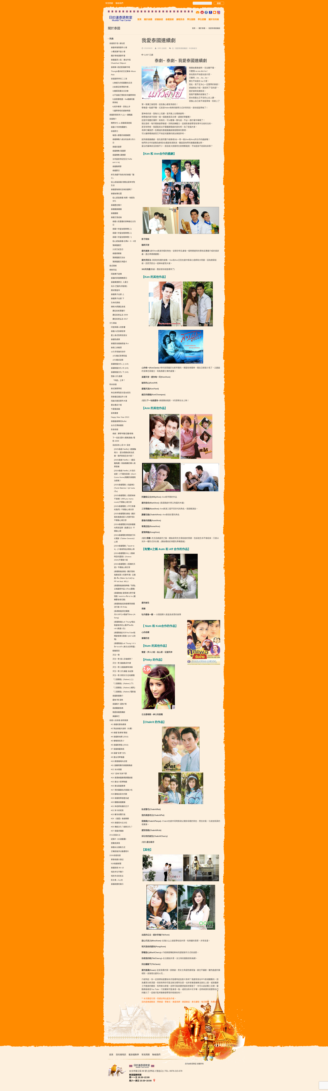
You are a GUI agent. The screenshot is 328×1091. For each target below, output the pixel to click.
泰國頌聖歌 (116, 253)
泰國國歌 (114, 213)
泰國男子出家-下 (117, 298)
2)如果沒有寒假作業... (121, 87)
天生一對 (116, 655)
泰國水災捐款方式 (118, 847)
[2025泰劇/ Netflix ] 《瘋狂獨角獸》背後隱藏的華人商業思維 (125, 463)
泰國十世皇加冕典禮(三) (122, 229)
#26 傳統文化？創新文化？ (121, 827)
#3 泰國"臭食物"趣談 (119, 733)
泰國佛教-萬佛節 (119, 155)
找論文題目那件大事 (119, 401)
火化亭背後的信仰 (118, 352)
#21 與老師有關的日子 (120, 806)
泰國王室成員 (116, 217)
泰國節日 (116, 170)
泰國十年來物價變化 (119, 127)
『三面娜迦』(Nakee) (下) (122, 683)
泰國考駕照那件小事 (119, 47)
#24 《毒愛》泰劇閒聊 (120, 819)
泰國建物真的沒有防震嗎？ (121, 189)
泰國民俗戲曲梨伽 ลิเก (120, 343)
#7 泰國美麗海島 (117, 749)
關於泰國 (202, 28)
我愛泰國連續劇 (118, 712)
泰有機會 (114, 413)
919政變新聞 (116, 864)
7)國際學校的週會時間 (121, 111)
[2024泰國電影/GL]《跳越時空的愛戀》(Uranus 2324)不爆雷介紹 (124, 556)
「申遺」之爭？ (118, 380)
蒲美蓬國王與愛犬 (119, 262)
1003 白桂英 (162, 48)
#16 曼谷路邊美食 (118, 786)
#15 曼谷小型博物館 (119, 782)
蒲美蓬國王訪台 (118, 257)
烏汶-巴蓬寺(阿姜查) (119, 286)
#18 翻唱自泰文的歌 (119, 794)
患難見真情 (115, 843)
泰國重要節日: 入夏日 (119, 282)
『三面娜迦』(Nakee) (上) (122, 679)
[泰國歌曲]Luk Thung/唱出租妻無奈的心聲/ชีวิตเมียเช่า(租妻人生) (124, 625)
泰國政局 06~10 (117, 868)
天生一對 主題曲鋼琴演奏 (122, 667)
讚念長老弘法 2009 (120, 315)
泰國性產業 (115, 339)
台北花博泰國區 (117, 425)
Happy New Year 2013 (120, 417)
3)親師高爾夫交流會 (120, 91)
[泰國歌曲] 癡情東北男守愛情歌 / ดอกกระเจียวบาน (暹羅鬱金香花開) (125, 596)
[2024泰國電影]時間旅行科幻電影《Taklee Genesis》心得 (124, 538)
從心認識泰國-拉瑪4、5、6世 (124, 241)
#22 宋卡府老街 (117, 810)
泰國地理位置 (116, 194)
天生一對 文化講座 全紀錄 (122, 671)
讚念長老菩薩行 (118, 311)
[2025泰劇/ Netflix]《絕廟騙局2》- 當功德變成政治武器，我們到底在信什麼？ (125, 452)
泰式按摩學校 (116, 388)
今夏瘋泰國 (115, 409)
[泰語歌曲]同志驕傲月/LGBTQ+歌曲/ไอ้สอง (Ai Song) (124, 614)
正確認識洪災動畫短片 (120, 851)
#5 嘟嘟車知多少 (117, 741)
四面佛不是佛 (116, 274)
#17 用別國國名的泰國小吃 (121, 790)
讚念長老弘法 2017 (120, 319)
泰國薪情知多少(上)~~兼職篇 (120, 115)
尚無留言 (184, 48)
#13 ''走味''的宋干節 (119, 773)
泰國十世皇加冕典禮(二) (122, 233)
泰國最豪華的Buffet (118, 421)
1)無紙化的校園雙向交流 (122, 83)
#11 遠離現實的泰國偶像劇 (121, 765)
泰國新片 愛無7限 (119, 704)
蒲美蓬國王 (116, 245)
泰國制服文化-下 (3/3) (120, 372)
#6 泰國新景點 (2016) (119, 745)
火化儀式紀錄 (117, 360)
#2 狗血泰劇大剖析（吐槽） (122, 728)
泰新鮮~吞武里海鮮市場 (120, 67)
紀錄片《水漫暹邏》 (119, 839)
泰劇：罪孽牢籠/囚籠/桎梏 (122, 433)
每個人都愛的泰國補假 (121, 135)
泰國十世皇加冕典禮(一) (122, 237)
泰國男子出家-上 (117, 294)
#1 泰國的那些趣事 (118, 724)
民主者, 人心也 (117, 880)
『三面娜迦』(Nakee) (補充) (123, 688)
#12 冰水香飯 (116, 769)
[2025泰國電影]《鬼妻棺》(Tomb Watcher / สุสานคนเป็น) (124, 488)
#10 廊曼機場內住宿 (119, 761)
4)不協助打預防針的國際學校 (124, 95)
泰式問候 (113, 266)
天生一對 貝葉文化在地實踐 (123, 675)
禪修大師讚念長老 (118, 307)
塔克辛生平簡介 (117, 872)
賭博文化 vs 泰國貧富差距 (121, 123)
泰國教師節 (116, 166)
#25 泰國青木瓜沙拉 (119, 823)
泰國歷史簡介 (116, 205)
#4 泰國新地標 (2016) (119, 737)
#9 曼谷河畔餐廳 (117, 757)
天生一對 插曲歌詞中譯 (121, 663)
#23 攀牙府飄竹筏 (118, 814)
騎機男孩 (116, 651)
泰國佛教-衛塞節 (119, 151)
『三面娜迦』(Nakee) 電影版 (124, 692)
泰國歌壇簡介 (117, 696)
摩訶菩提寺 (115, 290)
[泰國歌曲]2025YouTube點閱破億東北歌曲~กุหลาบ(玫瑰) (125, 636)
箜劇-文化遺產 (116, 376)
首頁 (193, 28)
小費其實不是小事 (118, 52)
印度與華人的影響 (118, 327)
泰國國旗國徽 (116, 209)
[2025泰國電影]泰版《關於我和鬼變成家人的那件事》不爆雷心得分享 (125, 517)
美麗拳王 (116, 716)
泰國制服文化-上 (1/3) (120, 364)
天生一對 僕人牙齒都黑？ (122, 659)
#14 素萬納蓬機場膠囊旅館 (121, 778)
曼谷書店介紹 (116, 405)
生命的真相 (115, 302)
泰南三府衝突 (116, 348)
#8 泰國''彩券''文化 (118, 753)
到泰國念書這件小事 (119, 397)
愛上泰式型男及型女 (119, 335)
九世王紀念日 (117, 249)
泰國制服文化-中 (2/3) (120, 368)
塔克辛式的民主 (117, 876)
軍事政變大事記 (117, 859)
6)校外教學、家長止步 (121, 107)
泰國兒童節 (116, 147)
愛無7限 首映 (117, 700)
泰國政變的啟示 (117, 884)
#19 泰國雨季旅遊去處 (120, 798)
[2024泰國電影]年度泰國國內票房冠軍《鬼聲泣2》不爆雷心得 (124, 527)
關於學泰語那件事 (118, 56)
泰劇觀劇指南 (117, 708)
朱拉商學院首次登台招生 (121, 393)
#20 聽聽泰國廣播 (118, 802)
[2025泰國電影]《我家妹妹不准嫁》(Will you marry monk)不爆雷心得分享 (124, 498)
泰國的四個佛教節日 (119, 278)
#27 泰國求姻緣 (117, 831)
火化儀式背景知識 (119, 356)
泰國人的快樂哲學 (118, 331)
